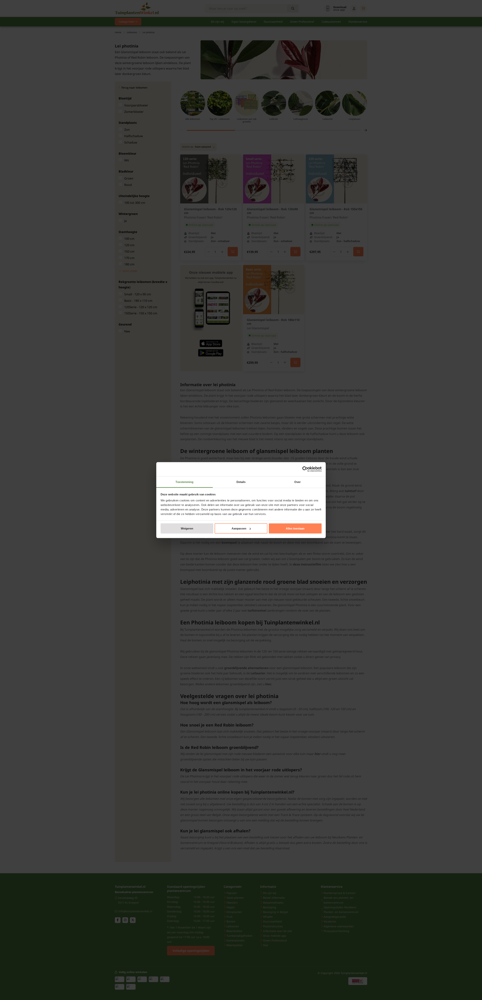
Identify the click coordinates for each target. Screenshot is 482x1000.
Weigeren (187, 528)
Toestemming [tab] (184, 481)
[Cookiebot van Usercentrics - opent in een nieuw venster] (305, 469)
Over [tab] (297, 481)
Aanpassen (239, 528)
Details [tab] (241, 481)
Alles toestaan (295, 528)
